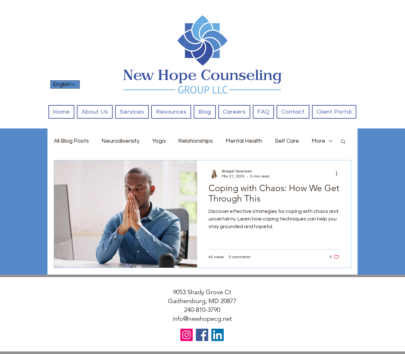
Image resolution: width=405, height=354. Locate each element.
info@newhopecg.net (202, 318)
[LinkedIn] (217, 335)
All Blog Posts (71, 141)
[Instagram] (186, 335)
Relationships (195, 141)
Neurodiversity (121, 141)
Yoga (158, 141)
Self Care (287, 141)
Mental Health (244, 141)
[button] (132, 112)
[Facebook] (202, 335)
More (318, 141)
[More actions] (338, 173)
